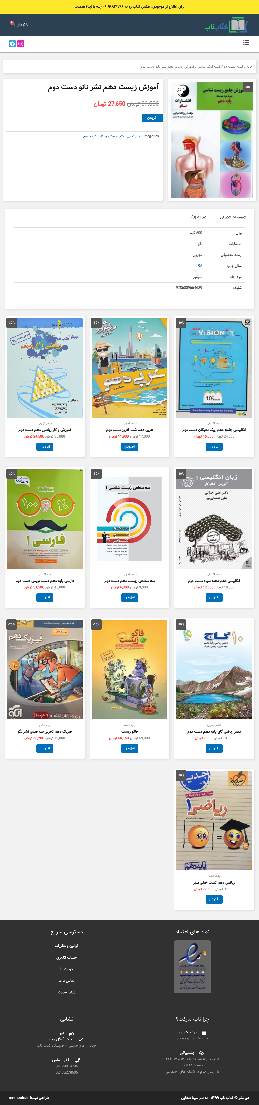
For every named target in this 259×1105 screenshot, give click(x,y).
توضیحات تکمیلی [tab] (233, 217)
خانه (250, 66)
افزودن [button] (214, 447)
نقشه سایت (66, 992)
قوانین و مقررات (67, 946)
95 (200, 266)
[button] (179, 89)
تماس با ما (67, 981)
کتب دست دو (233, 66)
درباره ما (66, 969)
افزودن (152, 118)
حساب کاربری (66, 958)
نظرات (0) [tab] (198, 217)
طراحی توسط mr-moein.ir (29, 1098)
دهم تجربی (133, 136)
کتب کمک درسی (209, 66)
